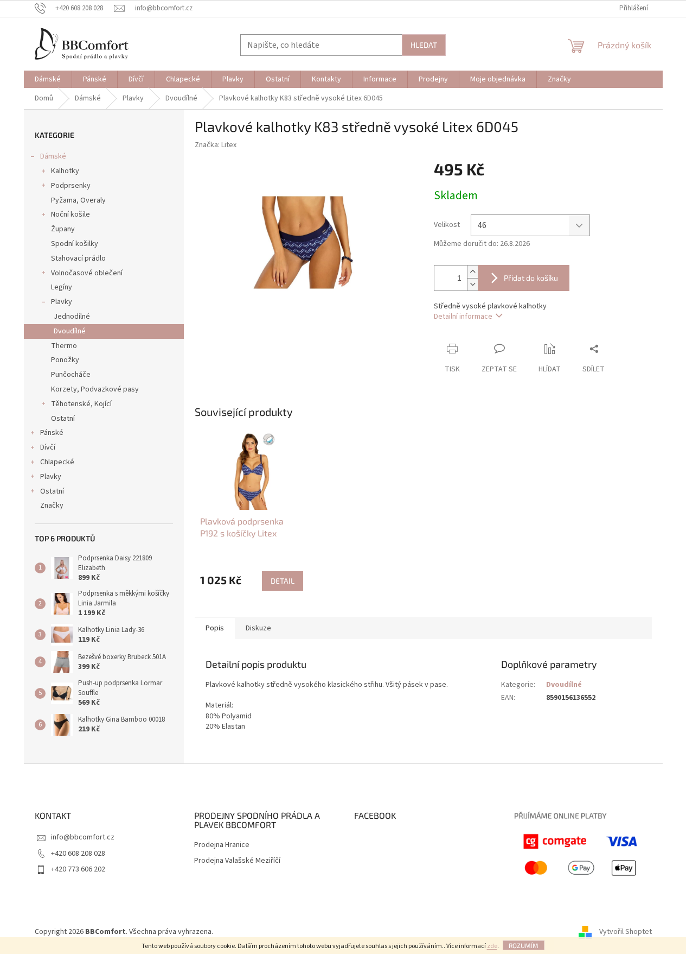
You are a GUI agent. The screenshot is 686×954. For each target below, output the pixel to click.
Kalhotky (65, 171)
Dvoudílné (70, 331)
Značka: (215, 145)
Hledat (424, 44)
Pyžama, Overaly (78, 200)
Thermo (64, 345)
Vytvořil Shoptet (625, 931)
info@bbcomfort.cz (82, 837)
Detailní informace (463, 316)
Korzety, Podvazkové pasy (95, 389)
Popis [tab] (215, 628)
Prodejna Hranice (221, 845)
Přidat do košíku (531, 277)
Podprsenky (71, 185)
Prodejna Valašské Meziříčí (237, 861)
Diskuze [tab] (258, 628)
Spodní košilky (74, 243)
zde (492, 946)
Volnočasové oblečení (87, 273)
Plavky (61, 301)
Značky (51, 505)
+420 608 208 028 (78, 853)
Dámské (53, 156)
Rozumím (523, 945)
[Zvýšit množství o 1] (472, 272)
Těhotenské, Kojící (81, 404)
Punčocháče (71, 374)
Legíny (61, 287)
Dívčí (47, 447)
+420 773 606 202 (78, 869)
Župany (63, 229)
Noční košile (70, 214)
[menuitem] (48, 79)
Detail (282, 580)
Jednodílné (72, 316)
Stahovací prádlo (78, 258)
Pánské (51, 432)
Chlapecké (57, 462)
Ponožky (65, 360)
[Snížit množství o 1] (472, 284)
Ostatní (63, 418)
